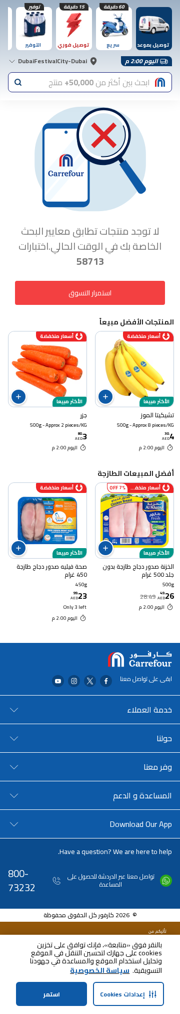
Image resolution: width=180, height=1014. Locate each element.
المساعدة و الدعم (142, 795)
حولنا (164, 738)
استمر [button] (52, 994)
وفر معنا (158, 766)
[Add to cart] (106, 397)
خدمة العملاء (149, 709)
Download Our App (141, 823)
